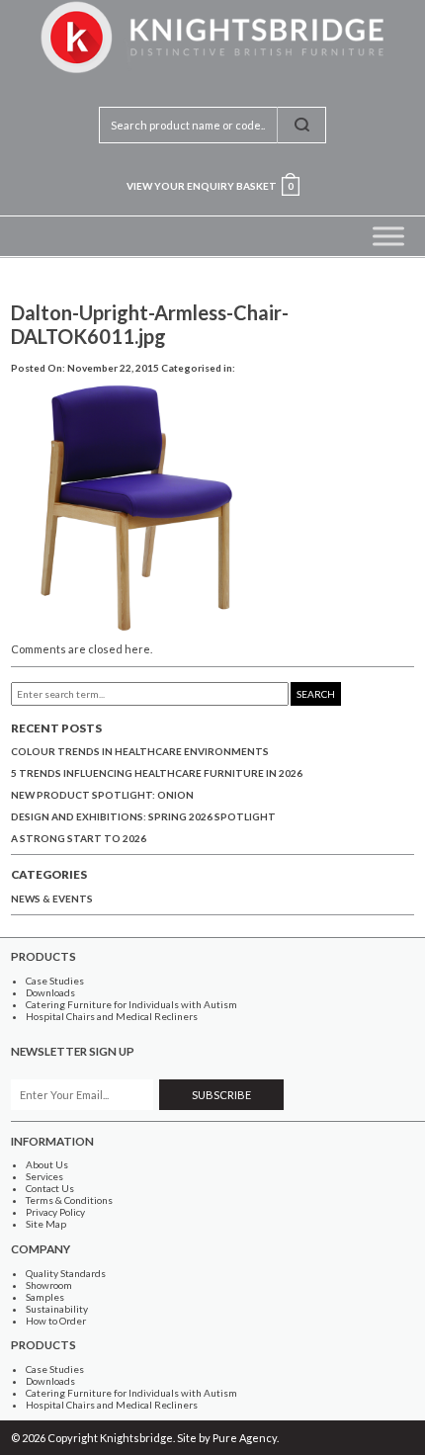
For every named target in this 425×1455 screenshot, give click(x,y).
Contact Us (50, 1188)
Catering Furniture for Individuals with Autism (131, 1004)
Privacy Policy (55, 1212)
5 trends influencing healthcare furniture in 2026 (156, 773)
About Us (47, 1164)
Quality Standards (66, 1273)
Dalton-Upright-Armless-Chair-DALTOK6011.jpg (150, 324)
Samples (45, 1297)
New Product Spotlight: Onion (102, 795)
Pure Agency (244, 1437)
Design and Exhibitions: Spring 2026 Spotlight (143, 816)
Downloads (50, 992)
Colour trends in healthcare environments (140, 751)
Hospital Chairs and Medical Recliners (112, 1016)
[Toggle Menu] (388, 235)
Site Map (46, 1224)
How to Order (56, 1321)
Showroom (49, 1285)
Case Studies (55, 980)
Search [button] (316, 694)
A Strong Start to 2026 (78, 838)
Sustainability (57, 1309)
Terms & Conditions (69, 1200)
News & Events (52, 898)
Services (44, 1176)
